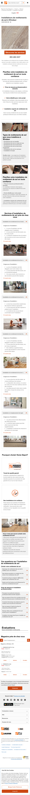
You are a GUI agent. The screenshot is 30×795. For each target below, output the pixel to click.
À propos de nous (6, 722)
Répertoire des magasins (7, 9)
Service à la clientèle (19, 696)
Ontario (16, 9)
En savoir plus (7, 241)
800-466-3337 (15, 57)
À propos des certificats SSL (16, 759)
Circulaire (25, 660)
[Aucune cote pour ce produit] (5, 22)
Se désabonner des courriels (20, 749)
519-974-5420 (8, 654)
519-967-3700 (8, 671)
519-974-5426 (11, 656)
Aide (3, 714)
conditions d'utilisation (19, 739)
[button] (2, 2)
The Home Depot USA (15, 747)
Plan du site (4, 752)
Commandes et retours (7, 711)
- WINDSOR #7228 (6, 664)
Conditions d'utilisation (6, 744)
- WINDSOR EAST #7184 (8, 647)
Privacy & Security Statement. (11, 783)
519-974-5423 (10, 657)
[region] (15, 781)
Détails (5, 660)
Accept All (15, 791)
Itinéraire (15, 660)
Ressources (5, 718)
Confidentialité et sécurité (17, 744)
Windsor (21, 9)
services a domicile (6, 10)
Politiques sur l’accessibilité (7, 749)
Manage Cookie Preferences (15, 787)
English (14, 13)
